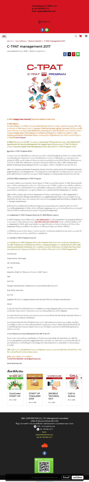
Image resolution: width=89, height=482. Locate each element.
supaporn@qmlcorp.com (46, 11)
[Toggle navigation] (86, 36)
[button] (75, 36)
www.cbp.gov (20, 137)
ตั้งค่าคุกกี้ (66, 477)
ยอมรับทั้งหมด (77, 477)
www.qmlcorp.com (48, 426)
